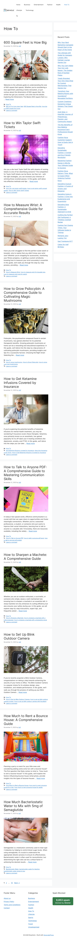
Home (18, 5)
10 (12, 883)
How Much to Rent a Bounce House (17, 785)
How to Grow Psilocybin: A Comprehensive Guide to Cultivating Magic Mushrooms (24, 294)
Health (58, 5)
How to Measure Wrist (13, 272)
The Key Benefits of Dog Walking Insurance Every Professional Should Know (65, 129)
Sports (30, 917)
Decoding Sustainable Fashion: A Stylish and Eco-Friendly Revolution (64, 152)
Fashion (49, 5)
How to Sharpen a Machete (14, 618)
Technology (30, 10)
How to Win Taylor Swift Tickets (19, 190)
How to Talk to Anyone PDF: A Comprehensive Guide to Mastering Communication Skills (25, 473)
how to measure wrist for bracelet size (33, 272)
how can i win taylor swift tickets (16, 188)
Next (17, 883)
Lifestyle (19, 10)
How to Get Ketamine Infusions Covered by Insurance (20, 383)
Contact (7, 908)
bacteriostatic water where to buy (14, 871)
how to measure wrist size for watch (15, 274)
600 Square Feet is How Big (25, 42)
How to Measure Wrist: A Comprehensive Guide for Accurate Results (23, 209)
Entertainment (38, 5)
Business (27, 5)
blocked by (63, 901)
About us (7, 898)
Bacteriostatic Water (12, 869)
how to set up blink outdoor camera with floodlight (30, 701)
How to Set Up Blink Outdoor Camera (19, 636)
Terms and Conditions (12, 905)
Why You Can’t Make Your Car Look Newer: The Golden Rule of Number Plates (65, 70)
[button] (17, 16)
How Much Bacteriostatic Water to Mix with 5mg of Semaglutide (23, 806)
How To (66, 5)
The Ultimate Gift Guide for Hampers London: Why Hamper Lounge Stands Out (65, 57)
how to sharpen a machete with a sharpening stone (30, 620)
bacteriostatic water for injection (29, 869)
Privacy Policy (9, 901)
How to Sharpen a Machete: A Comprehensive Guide (25, 557)
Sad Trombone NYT (65, 241)
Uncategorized (33, 927)
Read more (10, 99)
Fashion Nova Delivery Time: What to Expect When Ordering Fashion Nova (65, 176)
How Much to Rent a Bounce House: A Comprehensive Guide (26, 720)
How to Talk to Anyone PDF (14, 538)
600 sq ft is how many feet (14, 106)
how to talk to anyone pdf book (34, 538)
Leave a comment (11, 110)
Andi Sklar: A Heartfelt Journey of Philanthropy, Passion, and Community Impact (65, 116)
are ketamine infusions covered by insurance (20, 450)
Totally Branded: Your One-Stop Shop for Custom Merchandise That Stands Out (65, 83)
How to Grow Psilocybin (30, 362)
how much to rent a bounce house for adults (28, 787)
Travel (30, 924)
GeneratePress (49, 935)
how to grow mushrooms (14, 362)
